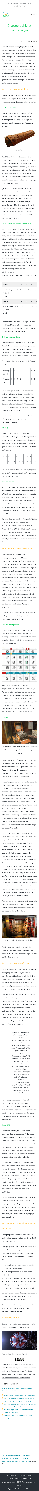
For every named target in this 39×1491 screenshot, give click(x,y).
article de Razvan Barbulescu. (15, 911)
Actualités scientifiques (8, 1482)
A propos (13, 1475)
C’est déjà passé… (24, 1478)
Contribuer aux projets (24, 1475)
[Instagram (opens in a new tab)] (20, 6)
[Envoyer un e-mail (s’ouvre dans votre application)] (25, 6)
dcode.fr (10, 416)
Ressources (19, 1481)
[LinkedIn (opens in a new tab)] (22, 6)
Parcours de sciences (29, 1482)
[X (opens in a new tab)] (14, 6)
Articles (19, 1482)
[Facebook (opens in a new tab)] (17, 6)
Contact (19, 1485)
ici (27, 1354)
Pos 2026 (15, 1478)
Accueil (9, 1475)
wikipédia (9, 1147)
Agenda (10, 1478)
